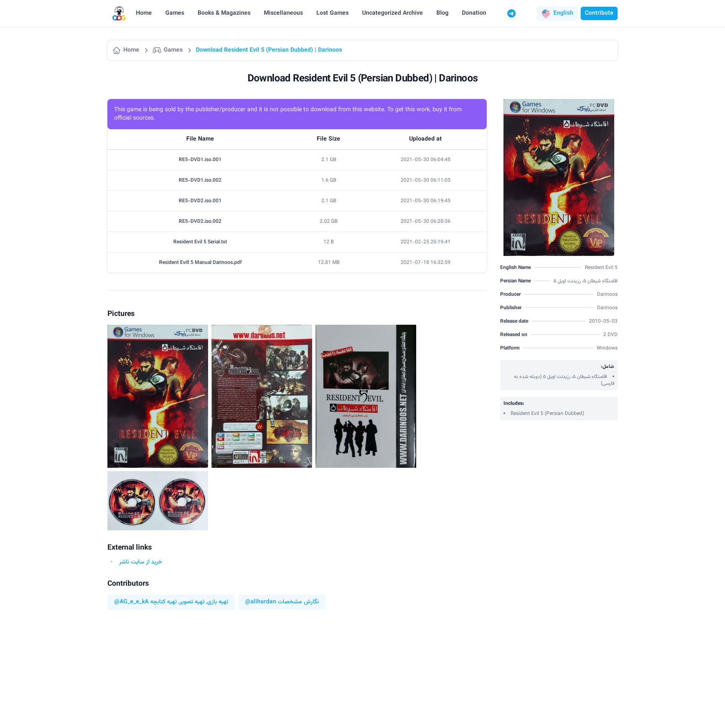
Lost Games (332, 13)
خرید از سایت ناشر (140, 562)
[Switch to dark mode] (527, 13)
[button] (557, 13)
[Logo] (119, 13)
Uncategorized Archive (392, 13)
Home (144, 13)
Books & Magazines (224, 13)
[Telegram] (511, 13)
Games (174, 13)
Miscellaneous (283, 13)
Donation (474, 13)
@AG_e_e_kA (131, 602)
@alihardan (260, 602)
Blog (442, 13)
